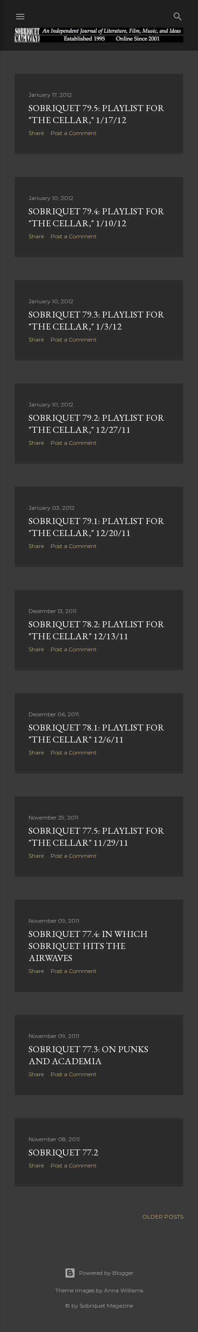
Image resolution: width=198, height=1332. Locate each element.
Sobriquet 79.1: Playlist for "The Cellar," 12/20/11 (96, 527)
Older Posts (162, 1216)
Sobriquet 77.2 (63, 1152)
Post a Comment (74, 133)
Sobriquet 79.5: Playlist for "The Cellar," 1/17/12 (96, 114)
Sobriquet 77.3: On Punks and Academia (88, 1055)
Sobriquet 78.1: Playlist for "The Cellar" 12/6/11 (96, 733)
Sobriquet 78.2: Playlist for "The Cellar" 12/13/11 (96, 630)
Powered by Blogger (106, 1272)
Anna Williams (123, 1290)
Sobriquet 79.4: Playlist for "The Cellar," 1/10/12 (96, 217)
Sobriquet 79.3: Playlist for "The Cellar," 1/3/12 (96, 320)
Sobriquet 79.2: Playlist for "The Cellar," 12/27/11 (96, 424)
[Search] (177, 15)
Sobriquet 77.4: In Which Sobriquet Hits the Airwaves (88, 946)
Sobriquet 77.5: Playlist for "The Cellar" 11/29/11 (96, 837)
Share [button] (36, 133)
